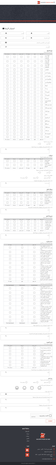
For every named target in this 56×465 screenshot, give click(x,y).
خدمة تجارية (49, 241)
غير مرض (46, 177)
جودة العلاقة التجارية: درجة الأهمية (46, 243)
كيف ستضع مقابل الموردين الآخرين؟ (45, 385)
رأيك (48, 149)
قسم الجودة (49, 342)
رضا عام (50, 378)
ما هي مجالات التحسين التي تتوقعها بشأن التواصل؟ (43, 180)
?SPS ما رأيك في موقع (48, 175)
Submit (50, 421)
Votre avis (47, 183)
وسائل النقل (49, 189)
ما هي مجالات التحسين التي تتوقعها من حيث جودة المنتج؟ (42, 146)
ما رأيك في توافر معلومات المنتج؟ (46, 157)
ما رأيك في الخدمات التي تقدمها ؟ (46, 380)
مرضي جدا (22, 177)
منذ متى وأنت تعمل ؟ (48, 391)
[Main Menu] (54, 2)
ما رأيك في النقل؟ (49, 190)
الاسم (22, 33)
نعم (47, 143)
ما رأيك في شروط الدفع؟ (47, 217)
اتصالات (50, 155)
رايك (48, 399)
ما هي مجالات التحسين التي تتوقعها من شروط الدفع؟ (42, 232)
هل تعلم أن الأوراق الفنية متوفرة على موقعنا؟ (44, 170)
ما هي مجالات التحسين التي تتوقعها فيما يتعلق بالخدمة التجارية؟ (40, 333)
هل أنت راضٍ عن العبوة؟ (48, 141)
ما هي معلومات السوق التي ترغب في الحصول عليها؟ (42, 325)
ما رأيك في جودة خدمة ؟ (48, 343)
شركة (28, 433)
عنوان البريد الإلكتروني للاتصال (43, 42)
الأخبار (27, 438)
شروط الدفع (49, 216)
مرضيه (34, 177)
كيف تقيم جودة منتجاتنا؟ (48, 52)
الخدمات (47, 47)
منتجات (27, 436)
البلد (23, 38)
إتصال (28, 440)
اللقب (48, 33)
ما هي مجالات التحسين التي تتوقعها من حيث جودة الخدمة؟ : (41, 369)
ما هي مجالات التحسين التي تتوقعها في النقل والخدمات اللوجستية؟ (40, 207)
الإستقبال (27, 431)
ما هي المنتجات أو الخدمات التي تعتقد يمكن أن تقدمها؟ (42, 397)
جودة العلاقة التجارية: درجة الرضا (46, 283)
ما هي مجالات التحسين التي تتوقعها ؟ (45, 405)
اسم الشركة (46, 38)
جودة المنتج (49, 50)
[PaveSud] (45, 2)
